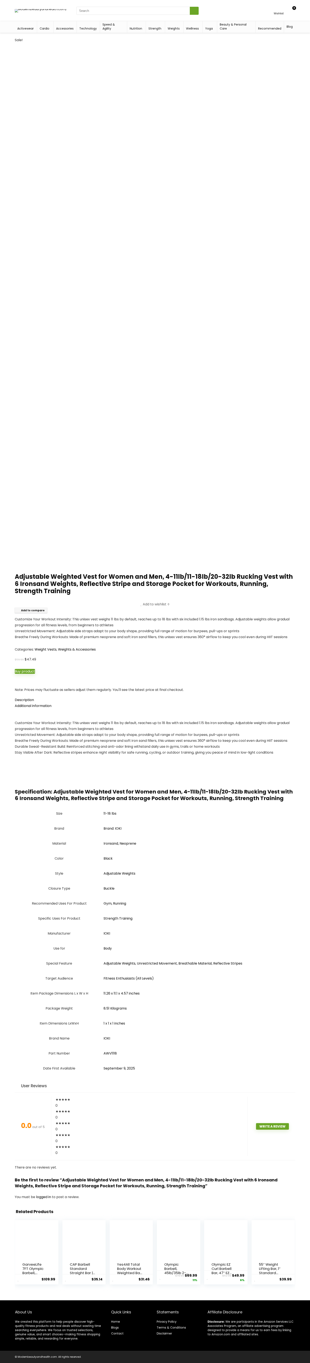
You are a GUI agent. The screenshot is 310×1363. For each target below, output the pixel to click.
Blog (290, 26)
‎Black (108, 858)
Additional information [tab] (33, 705)
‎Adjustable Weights (119, 873)
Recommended (269, 28)
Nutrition (136, 28)
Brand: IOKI (112, 828)
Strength (154, 28)
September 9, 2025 (119, 1068)
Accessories (65, 28)
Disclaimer (164, 1333)
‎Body (108, 948)
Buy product (25, 671)
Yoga (209, 28)
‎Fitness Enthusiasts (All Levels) (129, 978)
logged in (44, 1196)
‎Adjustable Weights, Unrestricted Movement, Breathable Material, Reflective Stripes (173, 963)
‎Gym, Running (115, 903)
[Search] (194, 11)
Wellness (192, 28)
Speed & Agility (108, 26)
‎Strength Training (118, 918)
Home (115, 1322)
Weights (174, 28)
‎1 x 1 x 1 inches (114, 1023)
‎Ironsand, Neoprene (120, 843)
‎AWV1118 (110, 1053)
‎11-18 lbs (110, 813)
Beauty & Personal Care (233, 26)
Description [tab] (24, 699)
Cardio (44, 28)
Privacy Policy (167, 1322)
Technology (88, 28)
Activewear (25, 28)
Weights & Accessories (77, 649)
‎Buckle (109, 888)
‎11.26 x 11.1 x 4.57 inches (122, 993)
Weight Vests (46, 649)
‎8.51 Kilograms (115, 1008)
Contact (117, 1333)
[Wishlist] (279, 8)
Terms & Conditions (171, 1327)
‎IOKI (107, 933)
